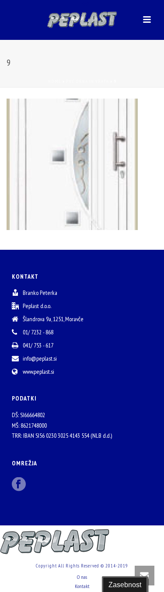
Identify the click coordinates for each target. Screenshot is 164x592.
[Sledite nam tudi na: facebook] (19, 484)
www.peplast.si (38, 372)
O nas (82, 577)
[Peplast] (82, 19)
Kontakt (82, 586)
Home (54, 81)
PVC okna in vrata (87, 81)
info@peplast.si (40, 358)
